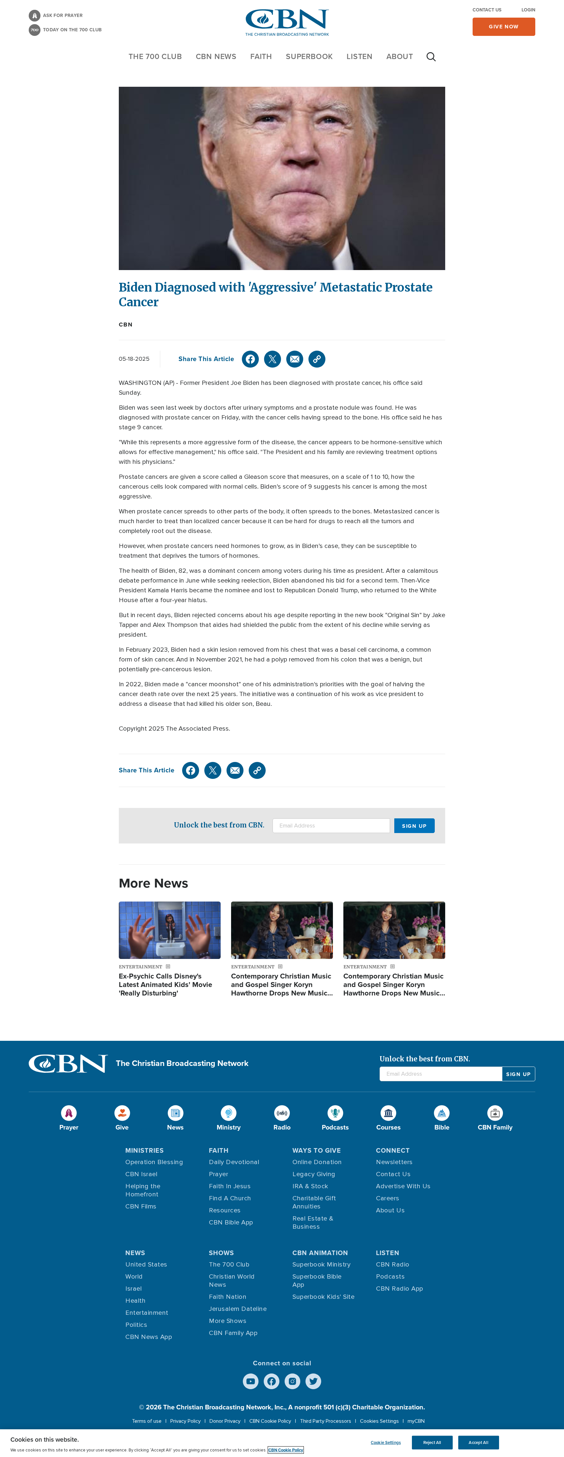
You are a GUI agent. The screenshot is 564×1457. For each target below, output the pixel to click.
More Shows (227, 1321)
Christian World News (232, 1281)
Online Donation (317, 1162)
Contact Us (487, 10)
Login (528, 10)
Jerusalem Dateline (238, 1309)
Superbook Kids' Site (323, 1297)
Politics (136, 1325)
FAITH (261, 56)
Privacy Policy (185, 1421)
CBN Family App (233, 1333)
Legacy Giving (314, 1174)
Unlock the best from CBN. (219, 825)
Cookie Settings (386, 1442)
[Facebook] (250, 359)
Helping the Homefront (143, 1190)
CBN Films (141, 1206)
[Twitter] (272, 359)
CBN (126, 324)
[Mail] (294, 359)
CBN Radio (393, 1264)
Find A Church (230, 1198)
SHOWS (221, 1253)
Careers (388, 1198)
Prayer (218, 1174)
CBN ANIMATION (320, 1253)
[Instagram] (292, 1381)
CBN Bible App (231, 1222)
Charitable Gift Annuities (314, 1202)
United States (146, 1264)
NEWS (135, 1253)
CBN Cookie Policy (270, 1421)
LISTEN (360, 56)
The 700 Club (155, 56)
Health (135, 1301)
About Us (390, 1210)
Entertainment (146, 1313)
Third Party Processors (325, 1421)
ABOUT (399, 56)
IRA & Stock (310, 1186)
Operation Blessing (154, 1162)
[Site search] (431, 60)
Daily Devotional (234, 1162)
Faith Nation (227, 1297)
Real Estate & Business (313, 1223)
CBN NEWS (216, 56)
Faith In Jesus (230, 1186)
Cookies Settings (379, 1421)
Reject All (432, 1442)
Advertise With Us (403, 1186)
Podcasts (390, 1277)
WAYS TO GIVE (316, 1150)
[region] (282, 1443)
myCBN (416, 1421)
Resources (225, 1210)
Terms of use (147, 1421)
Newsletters (394, 1162)
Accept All (478, 1442)
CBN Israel (141, 1174)
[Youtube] (250, 1381)
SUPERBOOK (309, 56)
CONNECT (393, 1150)
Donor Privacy (225, 1421)
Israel (133, 1289)
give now (504, 26)
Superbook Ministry (321, 1264)
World (134, 1277)
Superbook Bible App (317, 1281)
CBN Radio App (399, 1289)
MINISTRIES (144, 1150)
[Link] (316, 359)
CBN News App (148, 1337)
